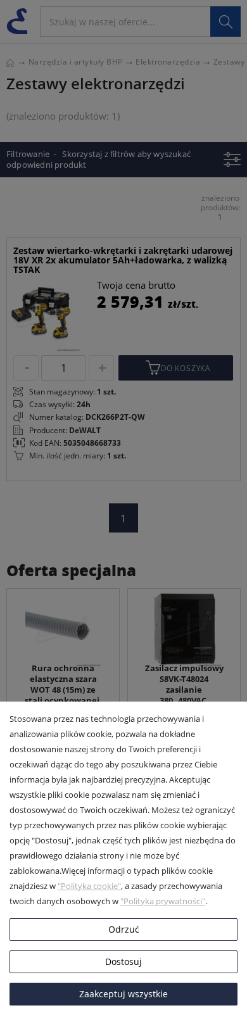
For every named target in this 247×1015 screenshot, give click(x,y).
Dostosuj (123, 961)
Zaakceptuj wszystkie (123, 994)
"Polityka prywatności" (162, 901)
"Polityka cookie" (89, 886)
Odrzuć (123, 929)
